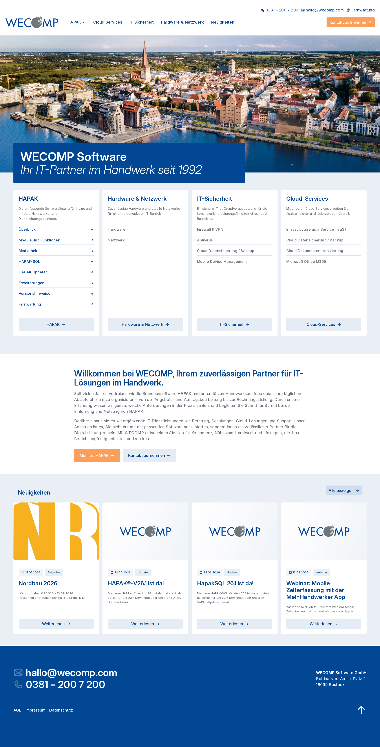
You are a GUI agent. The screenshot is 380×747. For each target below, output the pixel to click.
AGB (17, 710)
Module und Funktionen (39, 240)
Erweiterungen (32, 283)
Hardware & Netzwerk (142, 324)
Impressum (35, 710)
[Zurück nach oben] (361, 710)
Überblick (27, 229)
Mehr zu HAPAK (94, 455)
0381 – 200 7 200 (65, 684)
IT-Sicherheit (232, 324)
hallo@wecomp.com (71, 672)
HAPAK (53, 324)
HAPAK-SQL (29, 261)
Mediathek (28, 250)
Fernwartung (30, 304)
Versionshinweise (35, 293)
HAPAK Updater (33, 272)
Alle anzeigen (341, 490)
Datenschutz (61, 710)
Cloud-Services (321, 324)
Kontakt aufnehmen (347, 22)
